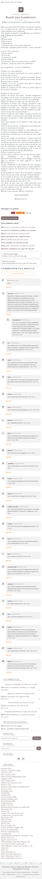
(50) (11, 815)
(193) (8, 775)
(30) (12, 827)
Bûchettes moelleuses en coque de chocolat (21, 712)
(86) (8, 801)
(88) (8, 797)
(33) (8, 825)
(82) (7, 803)
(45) (7, 817)
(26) (9, 830)
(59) (6, 809)
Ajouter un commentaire (17, 273)
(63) (15, 807)
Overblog (25, 869)
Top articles (35, 872)
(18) (6, 834)
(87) (9, 799)
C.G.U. (19, 874)
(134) (11, 783)
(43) (6, 819)
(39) (5, 823)
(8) (15, 842)
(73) (7, 805)
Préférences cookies (20, 876)
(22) (10, 832)
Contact (3, 874)
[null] (21, 199)
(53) (5, 811)
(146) (8, 781)
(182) (13, 777)
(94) (5, 795)
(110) (6, 791)
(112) (6, 789)
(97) (5, 793)
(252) (6, 773)
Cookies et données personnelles (31, 874)
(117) (15, 787)
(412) (6, 768)
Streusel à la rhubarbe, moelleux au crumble (21, 684)
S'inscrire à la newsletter (9, 218)
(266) (10, 770)
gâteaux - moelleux (21, 14)
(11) (17, 836)
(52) (12, 813)
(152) (6, 779)
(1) (4, 850)
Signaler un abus (11, 874)
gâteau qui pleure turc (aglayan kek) (21, 693)
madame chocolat (14, 872)
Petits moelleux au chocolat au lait (21, 702)
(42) (6, 821)
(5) (16, 846)
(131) (6, 785)
